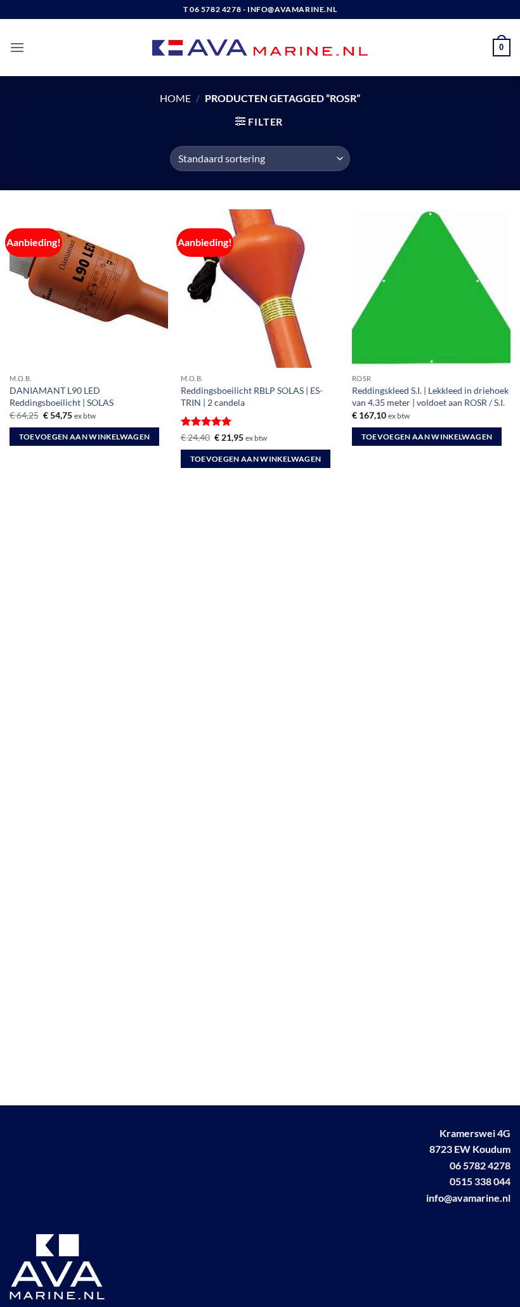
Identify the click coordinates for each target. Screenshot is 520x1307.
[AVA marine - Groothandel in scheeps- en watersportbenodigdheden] (260, 47)
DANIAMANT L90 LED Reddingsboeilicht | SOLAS (62, 396)
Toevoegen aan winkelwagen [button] (84, 436)
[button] (17, 47)
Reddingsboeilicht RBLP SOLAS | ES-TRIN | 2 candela (252, 396)
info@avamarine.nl (468, 1198)
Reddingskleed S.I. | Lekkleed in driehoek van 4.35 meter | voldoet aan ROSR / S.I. (430, 396)
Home (175, 98)
